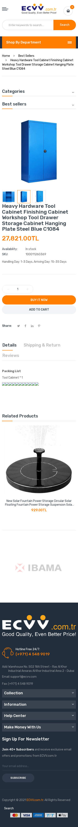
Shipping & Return (42, 345)
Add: (5, 667)
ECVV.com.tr (35, 800)
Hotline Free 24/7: (28, 649)
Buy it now (39, 300)
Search (9, 808)
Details (9, 345)
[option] (8, 196)
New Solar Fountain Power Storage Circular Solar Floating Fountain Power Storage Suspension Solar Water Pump (39, 503)
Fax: (5, 684)
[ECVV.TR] (39, 7)
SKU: (5, 254)
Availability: (9, 249)
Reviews (10, 355)
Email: (6, 676)
